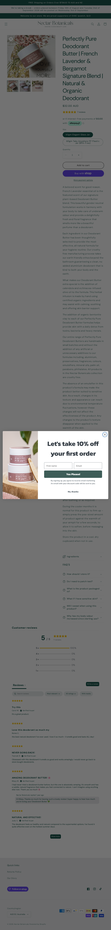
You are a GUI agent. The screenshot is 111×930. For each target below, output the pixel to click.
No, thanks (73, 491)
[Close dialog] (104, 434)
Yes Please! (73, 474)
